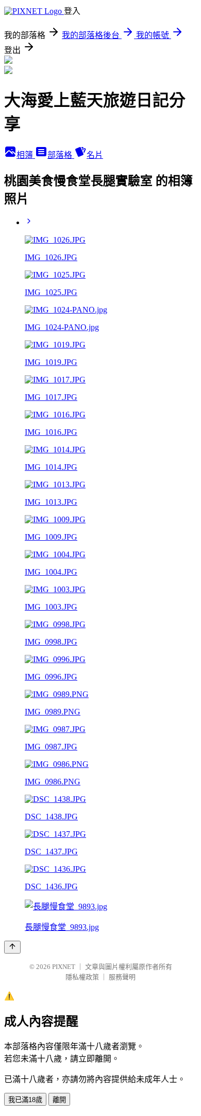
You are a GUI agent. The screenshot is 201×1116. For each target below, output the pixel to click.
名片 (95, 155)
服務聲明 (122, 977)
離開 (59, 1100)
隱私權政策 (82, 977)
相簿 (25, 155)
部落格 (60, 155)
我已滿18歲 (25, 1100)
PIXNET (63, 967)
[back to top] (12, 947)
